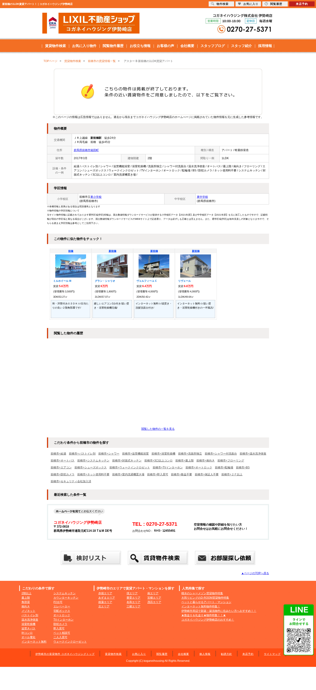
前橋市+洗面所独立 (190, 453)
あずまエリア (106, 597)
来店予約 (248, 654)
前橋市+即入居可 (157, 474)
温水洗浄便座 (30, 619)
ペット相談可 (61, 632)
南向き (26, 606)
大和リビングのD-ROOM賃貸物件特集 (205, 597)
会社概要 (187, 46)
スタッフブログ (213, 46)
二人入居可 (60, 637)
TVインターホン (63, 619)
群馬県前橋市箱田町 (86, 150)
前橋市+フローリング (230, 460)
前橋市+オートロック (199, 467)
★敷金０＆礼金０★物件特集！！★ (203, 615)
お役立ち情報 (140, 46)
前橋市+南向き (205, 460)
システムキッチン (64, 593)
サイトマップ (272, 654)
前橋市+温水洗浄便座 (253, 453)
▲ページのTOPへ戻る (255, 573)
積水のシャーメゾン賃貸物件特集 (202, 593)
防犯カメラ (60, 624)
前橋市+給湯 (58, 453)
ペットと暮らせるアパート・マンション (206, 602)
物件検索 (223, 4)
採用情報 (265, 46)
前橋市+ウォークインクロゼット (129, 467)
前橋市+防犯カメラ (62, 474)
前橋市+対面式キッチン (127, 460)
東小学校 (96, 196)
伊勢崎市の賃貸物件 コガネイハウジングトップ (65, 654)
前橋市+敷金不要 (181, 474)
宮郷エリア (154, 597)
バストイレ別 (30, 615)
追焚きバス (28, 628)
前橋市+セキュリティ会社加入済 (71, 481)
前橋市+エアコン (61, 467)
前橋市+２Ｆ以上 (231, 474)
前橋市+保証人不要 (207, 474)
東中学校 (202, 196)
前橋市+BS (243, 467)
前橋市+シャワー (108, 453)
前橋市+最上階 (184, 460)
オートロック (61, 615)
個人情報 (205, 654)
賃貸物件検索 (55, 46)
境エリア (132, 593)
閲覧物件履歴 (113, 46)
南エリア (152, 593)
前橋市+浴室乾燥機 (163, 453)
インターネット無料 (34, 641)
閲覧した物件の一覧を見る (158, 428)
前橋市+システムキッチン (93, 460)
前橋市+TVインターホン (168, 467)
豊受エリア (133, 597)
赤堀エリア (105, 593)
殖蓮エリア (105, 602)
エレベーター (61, 606)
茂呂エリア (154, 602)
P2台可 (57, 602)
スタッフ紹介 (241, 46)
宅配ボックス (61, 611)
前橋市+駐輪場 (224, 467)
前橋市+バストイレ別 (82, 453)
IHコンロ (27, 632)
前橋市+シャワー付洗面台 (221, 453)
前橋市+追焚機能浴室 (135, 453)
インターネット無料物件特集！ (200, 606)
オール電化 (28, 637)
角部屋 (26, 602)
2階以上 (26, 593)
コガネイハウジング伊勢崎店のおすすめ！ (207, 619)
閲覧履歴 (161, 654)
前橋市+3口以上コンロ (158, 460)
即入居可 (59, 628)
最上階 (26, 597)
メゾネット (28, 611)
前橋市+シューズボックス (90, 467)
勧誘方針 (226, 654)
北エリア (103, 606)
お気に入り (139, 654)
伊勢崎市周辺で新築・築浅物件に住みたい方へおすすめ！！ (218, 611)
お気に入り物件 (84, 46)
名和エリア (133, 602)
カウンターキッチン (65, 597)
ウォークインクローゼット (70, 641)
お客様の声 (165, 46)
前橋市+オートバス (62, 460)
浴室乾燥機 (28, 624)
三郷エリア (133, 606)
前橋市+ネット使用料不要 (93, 474)
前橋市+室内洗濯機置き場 (128, 474)
